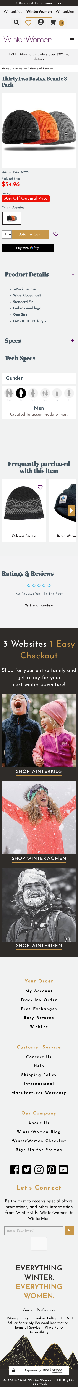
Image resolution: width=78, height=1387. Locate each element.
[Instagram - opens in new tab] (39, 1171)
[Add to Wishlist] (55, 234)
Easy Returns (39, 1018)
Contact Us (39, 1057)
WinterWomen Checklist (39, 1141)
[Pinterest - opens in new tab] (51, 1171)
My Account (39, 991)
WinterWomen (39, 11)
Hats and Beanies (41, 68)
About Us (39, 1123)
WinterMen (65, 11)
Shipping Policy (39, 1075)
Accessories (19, 68)
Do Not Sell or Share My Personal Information (40, 1321)
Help (39, 1066)
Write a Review (39, 605)
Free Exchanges (39, 1009)
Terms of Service (27, 1327)
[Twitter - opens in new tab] (26, 1171)
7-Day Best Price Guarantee (39, 3)
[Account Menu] (40, 23)
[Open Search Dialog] (16, 23)
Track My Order (39, 1000)
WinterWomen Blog (39, 1132)
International (39, 1084)
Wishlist (39, 1027)
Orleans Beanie (24, 536)
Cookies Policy (45, 1318)
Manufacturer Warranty (39, 1093)
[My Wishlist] (28, 23)
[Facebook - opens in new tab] (14, 1171)
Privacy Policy (18, 1318)
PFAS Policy (54, 1327)
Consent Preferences (39, 1310)
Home (6, 68)
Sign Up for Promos (39, 1150)
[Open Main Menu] (65, 39)
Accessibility (39, 1332)
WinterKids (13, 11)
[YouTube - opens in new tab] (63, 1171)
